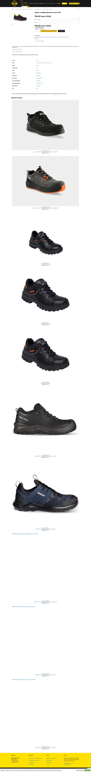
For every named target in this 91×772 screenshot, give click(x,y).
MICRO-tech (38, 73)
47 (51, 62)
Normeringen (31, 762)
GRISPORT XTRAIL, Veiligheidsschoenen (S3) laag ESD (45, 674)
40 (41, 62)
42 (44, 62)
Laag (37, 65)
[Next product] (77, 9)
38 (39, 62)
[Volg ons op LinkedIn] (59, 3)
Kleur (35, 19)
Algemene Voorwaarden (51, 758)
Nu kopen (61, 30)
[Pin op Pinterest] (41, 41)
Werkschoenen (37, 9)
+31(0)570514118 (67, 764)
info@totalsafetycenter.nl (69, 763)
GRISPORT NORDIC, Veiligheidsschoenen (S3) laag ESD (45, 747)
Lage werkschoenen (47, 9)
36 (36, 62)
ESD (37, 88)
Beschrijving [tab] (14, 47)
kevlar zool (38, 80)
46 (49, 62)
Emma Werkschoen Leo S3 (45, 323)
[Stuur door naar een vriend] (39, 41)
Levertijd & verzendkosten (34, 760)
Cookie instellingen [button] (80, 770)
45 (48, 62)
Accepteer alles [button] (87, 770)
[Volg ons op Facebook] (56, 3)
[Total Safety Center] (15, 3)
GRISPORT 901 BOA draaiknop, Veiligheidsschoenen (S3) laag (45, 601)
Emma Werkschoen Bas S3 (45, 383)
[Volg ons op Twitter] (58, 3)
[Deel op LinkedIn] (43, 41)
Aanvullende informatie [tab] (17, 49)
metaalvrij (38, 85)
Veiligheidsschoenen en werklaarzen (23, 9)
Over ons (48, 764)
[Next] (15, 24)
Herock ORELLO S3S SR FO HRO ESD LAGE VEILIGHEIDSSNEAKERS (45, 208)
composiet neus (39, 83)
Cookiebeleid (49, 762)
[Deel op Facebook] (35, 41)
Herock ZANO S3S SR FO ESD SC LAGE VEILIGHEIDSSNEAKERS (45, 151)
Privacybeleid (49, 760)
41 (43, 62)
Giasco (38, 38)
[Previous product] (79, 9)
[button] (74, 3)
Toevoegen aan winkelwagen (48, 30)
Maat (35, 22)
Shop (12, 9)
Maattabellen (31, 764)
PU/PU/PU (38, 75)
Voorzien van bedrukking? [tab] (17, 51)
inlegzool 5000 (39, 78)
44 (47, 62)
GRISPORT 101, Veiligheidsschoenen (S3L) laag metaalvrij (45, 456)
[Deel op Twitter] (37, 41)
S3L (37, 67)
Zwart (37, 60)
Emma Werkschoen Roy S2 (45, 264)
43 (45, 62)
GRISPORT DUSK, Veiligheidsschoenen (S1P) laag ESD (45, 529)
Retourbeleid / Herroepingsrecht (35, 758)
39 (40, 62)
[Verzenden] (28, 7)
